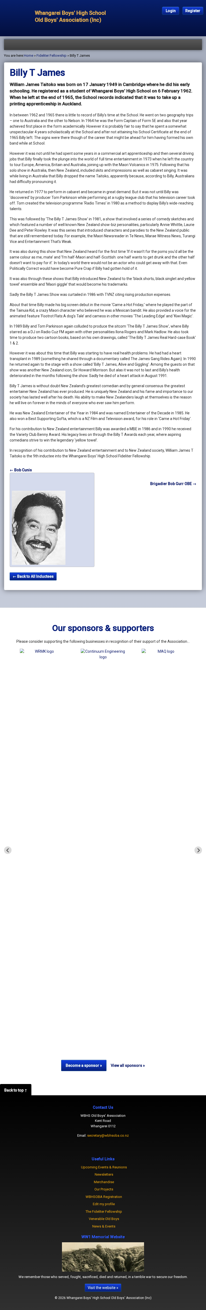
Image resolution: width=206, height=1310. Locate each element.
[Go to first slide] (198, 850)
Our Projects (103, 1189)
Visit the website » (103, 1288)
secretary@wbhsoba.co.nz (108, 1135)
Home (28, 55)
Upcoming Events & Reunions (104, 1167)
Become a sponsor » (84, 1065)
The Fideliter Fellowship (104, 1211)
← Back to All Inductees (33, 576)
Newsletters (104, 1174)
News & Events (103, 1226)
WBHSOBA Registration (104, 1197)
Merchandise (104, 1182)
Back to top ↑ (15, 1090)
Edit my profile (104, 1204)
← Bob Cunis (21, 470)
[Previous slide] (8, 850)
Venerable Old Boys (104, 1219)
